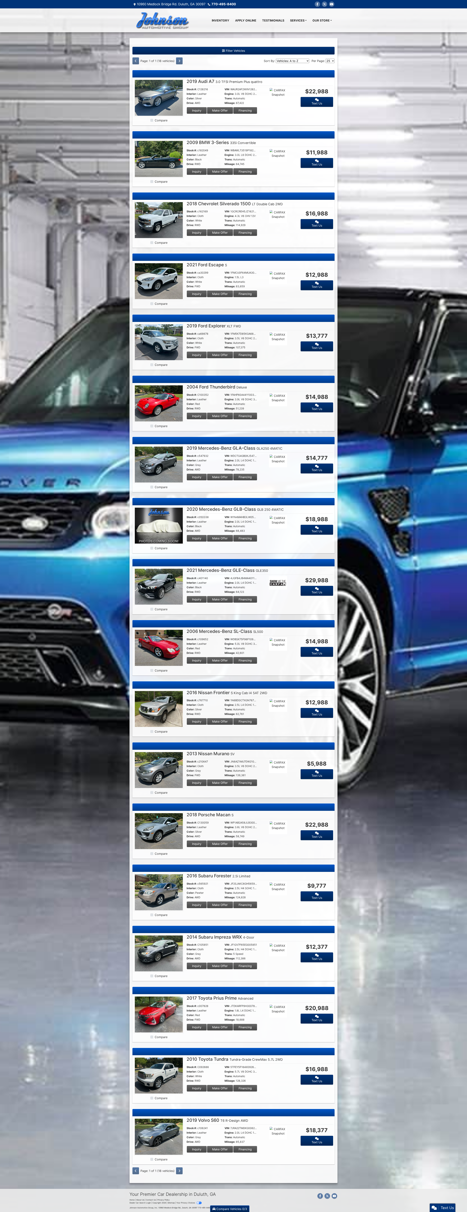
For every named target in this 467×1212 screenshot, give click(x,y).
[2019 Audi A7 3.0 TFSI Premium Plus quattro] (159, 97)
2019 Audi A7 (224, 81)
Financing (245, 110)
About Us (140, 1200)
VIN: (227, 89)
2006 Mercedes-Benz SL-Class (225, 631)
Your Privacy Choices (186, 1203)
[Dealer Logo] (162, 20)
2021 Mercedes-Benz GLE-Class (227, 570)
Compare (161, 120)
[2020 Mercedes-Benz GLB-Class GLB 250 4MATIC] (159, 525)
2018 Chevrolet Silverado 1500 (235, 203)
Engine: (229, 93)
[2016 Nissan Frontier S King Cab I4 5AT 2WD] (159, 708)
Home (132, 1200)
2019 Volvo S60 (217, 1120)
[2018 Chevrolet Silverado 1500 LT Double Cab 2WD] (159, 219)
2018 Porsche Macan (210, 814)
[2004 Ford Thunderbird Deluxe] (159, 403)
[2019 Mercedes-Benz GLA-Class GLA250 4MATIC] (159, 464)
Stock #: (192, 89)
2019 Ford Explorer (214, 325)
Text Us (317, 103)
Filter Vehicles (235, 50)
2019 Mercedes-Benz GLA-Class (234, 448)
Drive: (190, 102)
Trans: (228, 98)
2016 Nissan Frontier (227, 692)
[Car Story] (288, 94)
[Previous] (135, 60)
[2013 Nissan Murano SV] (159, 770)
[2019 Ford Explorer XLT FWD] (159, 342)
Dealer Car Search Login (140, 1203)
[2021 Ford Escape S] (159, 281)
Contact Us (151, 1200)
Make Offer (220, 110)
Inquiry (196, 110)
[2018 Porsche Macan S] (159, 831)
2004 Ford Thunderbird (217, 387)
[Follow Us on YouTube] (331, 4)
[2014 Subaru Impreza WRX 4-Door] (159, 953)
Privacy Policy (163, 1200)
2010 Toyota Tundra (235, 1059)
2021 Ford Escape (207, 264)
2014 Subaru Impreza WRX (220, 937)
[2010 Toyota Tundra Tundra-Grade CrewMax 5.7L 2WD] (159, 1075)
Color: (190, 98)
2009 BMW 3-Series (221, 142)
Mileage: (230, 102)
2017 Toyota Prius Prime (220, 998)
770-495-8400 (223, 4)
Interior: (192, 93)
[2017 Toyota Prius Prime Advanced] (159, 1014)
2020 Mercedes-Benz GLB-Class (235, 509)
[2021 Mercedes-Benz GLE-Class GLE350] (159, 586)
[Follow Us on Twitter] (324, 4)
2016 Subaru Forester (218, 875)
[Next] (179, 60)
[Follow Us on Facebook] (317, 4)
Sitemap (171, 1203)
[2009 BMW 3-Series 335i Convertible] (159, 158)
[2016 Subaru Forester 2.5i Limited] (159, 892)
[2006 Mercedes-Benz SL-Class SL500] (159, 647)
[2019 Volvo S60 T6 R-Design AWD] (159, 1136)
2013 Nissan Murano (211, 753)
